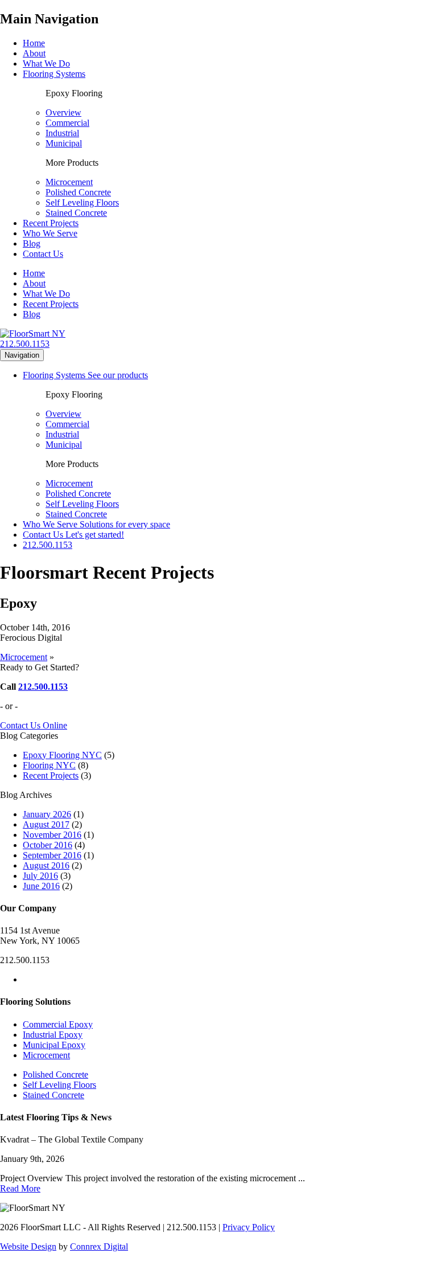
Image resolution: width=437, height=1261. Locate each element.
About (34, 53)
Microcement (69, 182)
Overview (63, 112)
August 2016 (46, 865)
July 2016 (40, 876)
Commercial (67, 123)
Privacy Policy (248, 1227)
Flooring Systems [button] (54, 74)
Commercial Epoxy (58, 1024)
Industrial (62, 133)
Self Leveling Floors (82, 202)
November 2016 (52, 835)
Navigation (22, 355)
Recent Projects (51, 223)
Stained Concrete (76, 213)
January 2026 (47, 814)
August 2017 (46, 824)
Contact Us (43, 254)
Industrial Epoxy (53, 1034)
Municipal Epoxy (54, 1045)
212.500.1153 (25, 344)
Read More (20, 1188)
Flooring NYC (49, 765)
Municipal (64, 143)
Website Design (28, 1246)
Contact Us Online (33, 725)
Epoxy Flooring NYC (62, 755)
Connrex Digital (99, 1246)
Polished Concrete (78, 192)
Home (34, 43)
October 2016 (47, 845)
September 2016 (52, 855)
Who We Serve (50, 233)
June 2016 (41, 886)
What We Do (46, 63)
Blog (31, 243)
